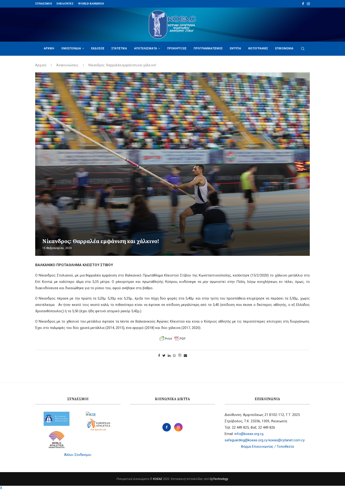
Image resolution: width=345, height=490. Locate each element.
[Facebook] (303, 4)
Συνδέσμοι (43, 3)
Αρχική (49, 48)
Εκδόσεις (97, 48)
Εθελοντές (65, 3)
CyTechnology (219, 479)
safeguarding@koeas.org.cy (246, 440)
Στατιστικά (119, 48)
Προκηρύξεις (177, 48)
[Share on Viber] (179, 356)
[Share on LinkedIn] (169, 355)
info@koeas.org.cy (248, 434)
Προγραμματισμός (208, 48)
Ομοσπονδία (71, 48)
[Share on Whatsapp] (174, 355)
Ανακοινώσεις (67, 65)
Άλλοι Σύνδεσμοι (77, 455)
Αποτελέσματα (145, 48)
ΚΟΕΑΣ (157, 479)
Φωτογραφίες (258, 48)
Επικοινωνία (284, 48)
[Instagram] (308, 4)
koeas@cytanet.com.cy (286, 440)
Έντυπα (235, 48)
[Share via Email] (185, 355)
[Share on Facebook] (159, 355)
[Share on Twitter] (163, 355)
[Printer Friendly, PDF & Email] (172, 338)
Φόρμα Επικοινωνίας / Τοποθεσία (267, 446)
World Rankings (91, 3)
